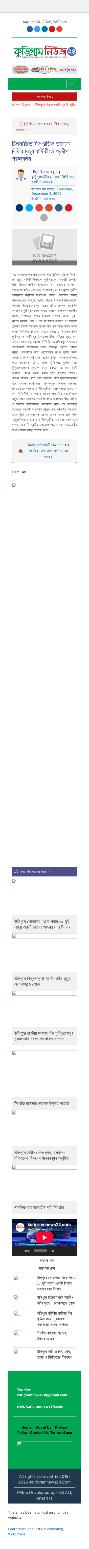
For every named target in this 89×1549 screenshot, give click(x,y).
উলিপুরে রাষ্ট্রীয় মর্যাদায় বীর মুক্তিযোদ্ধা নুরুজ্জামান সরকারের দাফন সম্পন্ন (43, 1036)
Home (26, 1427)
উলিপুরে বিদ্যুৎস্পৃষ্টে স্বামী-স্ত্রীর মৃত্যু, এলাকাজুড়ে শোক (43, 981)
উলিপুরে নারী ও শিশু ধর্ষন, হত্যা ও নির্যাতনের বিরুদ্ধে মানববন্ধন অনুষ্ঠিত (41, 1155)
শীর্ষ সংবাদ (61, 123)
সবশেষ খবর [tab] (46, 1260)
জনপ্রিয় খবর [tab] (46, 1268)
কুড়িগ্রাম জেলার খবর (37, 123)
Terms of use (61, 1432)
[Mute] (62, 1250)
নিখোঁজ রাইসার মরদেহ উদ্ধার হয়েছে (41, 1103)
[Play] (18, 1250)
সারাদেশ (21, 129)
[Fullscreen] (70, 1250)
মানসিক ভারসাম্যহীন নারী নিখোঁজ (39, 1207)
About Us (43, 1427)
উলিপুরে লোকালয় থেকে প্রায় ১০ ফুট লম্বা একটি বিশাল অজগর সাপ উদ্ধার (42, 924)
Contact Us (39, 1432)
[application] (44, 1237)
